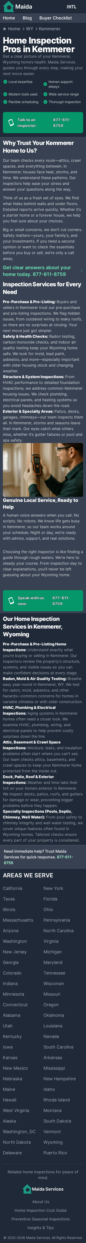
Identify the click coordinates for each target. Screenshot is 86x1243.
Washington (15, 941)
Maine (9, 1089)
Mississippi (54, 1068)
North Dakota (17, 1142)
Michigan (52, 951)
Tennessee (54, 972)
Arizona (10, 930)
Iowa (8, 1046)
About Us (40, 1201)
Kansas (10, 1057)
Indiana (10, 983)
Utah (8, 1025)
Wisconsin (53, 983)
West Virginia (16, 1110)
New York (53, 888)
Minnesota (13, 994)
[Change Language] (72, 6)
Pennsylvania (56, 920)
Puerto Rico (55, 1152)
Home (9, 17)
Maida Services (38, 1238)
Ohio (48, 909)
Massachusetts (18, 920)
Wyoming (53, 1142)
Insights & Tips (40, 1227)
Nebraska (12, 1078)
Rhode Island (56, 1099)
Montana (52, 1110)
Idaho (49, 1089)
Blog (27, 17)
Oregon (51, 1004)
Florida (50, 898)
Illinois (9, 909)
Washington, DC (19, 1131)
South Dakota (57, 1121)
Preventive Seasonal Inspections (40, 1219)
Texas (9, 898)
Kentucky (12, 1036)
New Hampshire (59, 1078)
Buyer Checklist (55, 17)
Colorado (12, 972)
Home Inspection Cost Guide (41, 1210)
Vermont (52, 1131)
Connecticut (15, 1004)
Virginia (51, 941)
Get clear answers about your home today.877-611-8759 (37, 271)
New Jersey (15, 951)
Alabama (11, 1015)
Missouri (51, 994)
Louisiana (52, 1025)
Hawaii (9, 1099)
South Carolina (58, 1046)
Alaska (9, 1121)
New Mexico (15, 1068)
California (12, 888)
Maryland (52, 962)
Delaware (12, 1152)
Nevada (51, 1036)
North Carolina (58, 930)
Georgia (11, 962)
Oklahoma (53, 1015)
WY (29, 28)
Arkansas (52, 1057)
